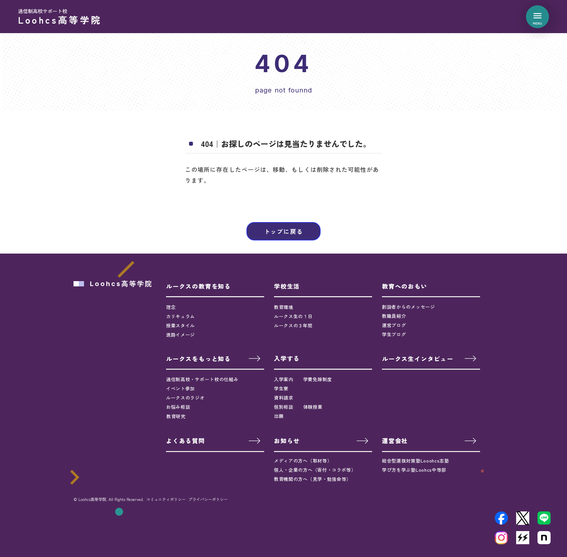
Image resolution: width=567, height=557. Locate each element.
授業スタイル (180, 325)
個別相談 (283, 406)
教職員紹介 (394, 316)
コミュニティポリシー (166, 499)
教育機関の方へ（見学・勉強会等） (312, 479)
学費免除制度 (317, 379)
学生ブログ (394, 334)
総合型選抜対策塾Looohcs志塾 (415, 460)
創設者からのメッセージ (408, 306)
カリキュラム (180, 316)
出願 (279, 416)
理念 (171, 307)
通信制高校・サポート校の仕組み (202, 379)
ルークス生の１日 (293, 316)
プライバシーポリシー (208, 499)
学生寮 (281, 388)
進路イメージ (180, 334)
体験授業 (313, 406)
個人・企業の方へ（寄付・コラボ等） (315, 469)
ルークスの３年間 (293, 325)
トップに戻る (283, 231)
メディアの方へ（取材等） (303, 460)
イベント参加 (180, 388)
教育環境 (283, 307)
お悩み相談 (178, 406)
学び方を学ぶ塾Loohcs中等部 (414, 469)
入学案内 (283, 379)
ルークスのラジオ (185, 397)
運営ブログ (394, 325)
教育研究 (176, 416)
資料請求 (283, 397)
